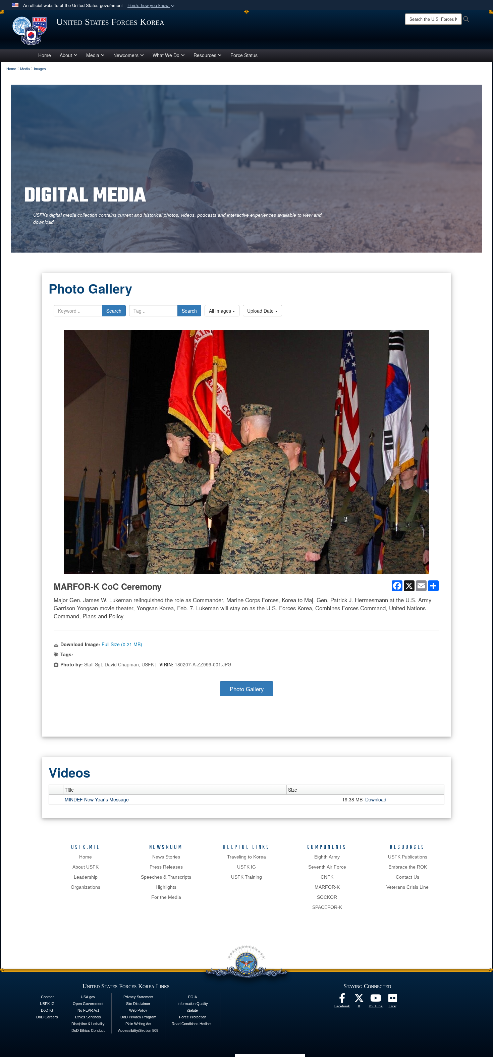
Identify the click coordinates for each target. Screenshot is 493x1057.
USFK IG (246, 867)
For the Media (166, 897)
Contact (47, 997)
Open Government (88, 1004)
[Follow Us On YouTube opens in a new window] (375, 1000)
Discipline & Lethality (88, 1024)
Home (44, 55)
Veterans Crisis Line (407, 887)
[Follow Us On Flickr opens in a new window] (392, 1000)
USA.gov (88, 997)
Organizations (85, 887)
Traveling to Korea (246, 857)
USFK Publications (407, 857)
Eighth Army (327, 857)
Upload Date (261, 310)
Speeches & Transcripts (166, 877)
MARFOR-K (327, 887)
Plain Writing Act (138, 1024)
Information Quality (192, 1004)
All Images (220, 310)
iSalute (192, 1010)
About (66, 55)
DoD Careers (47, 1017)
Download (375, 799)
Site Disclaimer (138, 1004)
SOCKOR (327, 897)
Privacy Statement (138, 997)
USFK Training (246, 877)
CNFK (327, 877)
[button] (151, 5)
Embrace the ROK (407, 867)
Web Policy (138, 1010)
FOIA (192, 997)
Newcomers (126, 55)
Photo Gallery (247, 689)
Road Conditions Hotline (191, 1024)
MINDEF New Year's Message (97, 799)
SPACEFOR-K (327, 907)
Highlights (166, 887)
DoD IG (47, 1010)
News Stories (166, 857)
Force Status (244, 55)
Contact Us (407, 877)
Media (92, 55)
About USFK (85, 867)
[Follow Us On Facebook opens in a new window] (342, 1000)
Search (113, 310)
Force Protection (192, 1017)
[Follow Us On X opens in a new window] (358, 1000)
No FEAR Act (88, 1010)
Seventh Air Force (327, 867)
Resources (205, 55)
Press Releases (166, 867)
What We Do (166, 55)
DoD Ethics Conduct (88, 1030)
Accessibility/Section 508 (138, 1030)
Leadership (86, 877)
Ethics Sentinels (88, 1017)
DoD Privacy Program (138, 1017)
